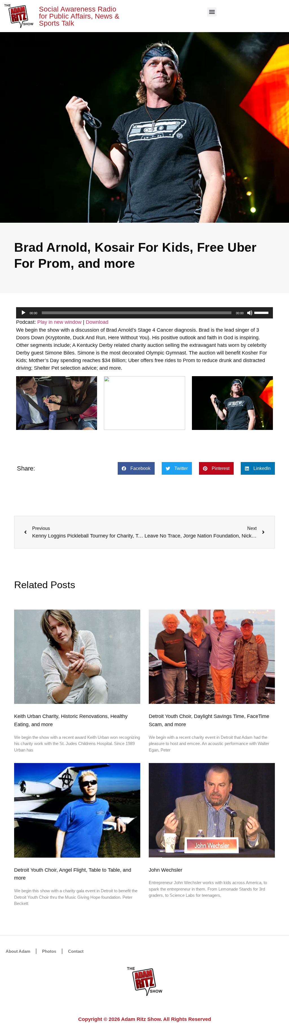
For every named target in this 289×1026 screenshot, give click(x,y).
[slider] (262, 312)
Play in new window (59, 322)
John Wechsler (165, 870)
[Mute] (250, 313)
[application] (144, 312)
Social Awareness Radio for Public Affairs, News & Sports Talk (79, 16)
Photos (49, 951)
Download (97, 322)
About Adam (18, 951)
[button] (211, 12)
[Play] (23, 313)
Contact (76, 951)
